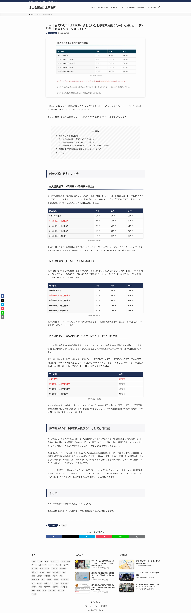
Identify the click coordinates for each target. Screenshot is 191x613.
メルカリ (35, 568)
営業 (33, 576)
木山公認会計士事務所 (42, 7)
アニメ (34, 565)
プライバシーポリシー (91, 606)
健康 (64, 572)
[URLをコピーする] (137, 536)
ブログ (66, 565)
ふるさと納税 (65, 561)
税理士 (64, 525)
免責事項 (104, 606)
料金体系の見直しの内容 (69, 136)
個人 (48, 572)
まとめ (62, 153)
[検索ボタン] (159, 7)
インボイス (42, 565)
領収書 (34, 594)
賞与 (44, 590)
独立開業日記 (52, 33)
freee (46, 561)
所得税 (55, 576)
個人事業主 (56, 572)
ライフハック (44, 568)
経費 (33, 590)
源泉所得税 (64, 579)
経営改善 (64, 587)
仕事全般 (63, 568)
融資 (38, 590)
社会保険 (55, 583)
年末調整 (47, 576)
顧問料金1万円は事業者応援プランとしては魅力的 (80, 149)
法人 (43, 579)
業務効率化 (35, 579)
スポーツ (58, 565)
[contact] (99, 602)
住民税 (42, 572)
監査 (33, 583)
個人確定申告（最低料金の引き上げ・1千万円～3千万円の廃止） (87, 145)
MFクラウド (55, 561)
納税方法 (47, 587)
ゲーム (51, 565)
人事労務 (54, 568)
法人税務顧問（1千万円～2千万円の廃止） (79, 139)
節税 (40, 587)
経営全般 (55, 587)
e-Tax (33, 561)
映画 (61, 576)
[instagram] (97, 602)
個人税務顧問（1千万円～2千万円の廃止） (79, 142)
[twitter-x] (94, 602)
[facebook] (92, 602)
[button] (54, 536)
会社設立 (35, 572)
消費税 (56, 579)
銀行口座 (61, 590)
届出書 (39, 576)
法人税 (49, 579)
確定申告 (47, 583)
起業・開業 (52, 590)
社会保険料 (64, 583)
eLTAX (40, 561)
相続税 (39, 583)
